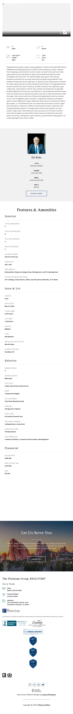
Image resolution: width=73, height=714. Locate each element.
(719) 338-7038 (36, 173)
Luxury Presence (49, 695)
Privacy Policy (44, 705)
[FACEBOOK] (30, 685)
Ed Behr (36, 157)
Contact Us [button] (36, 559)
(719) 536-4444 (12, 596)
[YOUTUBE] (43, 685)
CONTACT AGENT (36, 193)
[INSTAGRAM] (34, 685)
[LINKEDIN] (39, 685)
